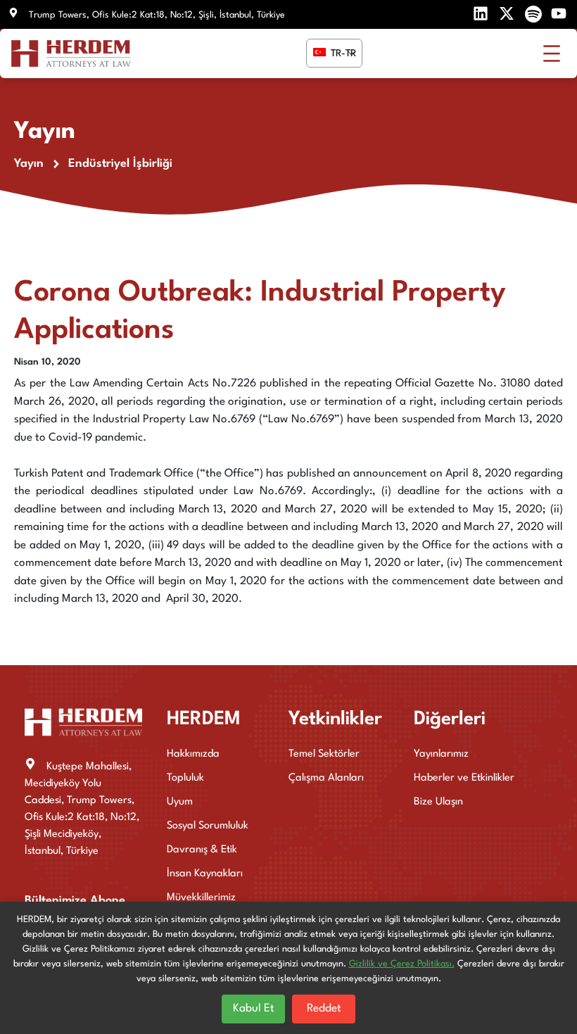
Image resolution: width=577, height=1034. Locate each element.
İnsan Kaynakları (205, 874)
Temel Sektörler (324, 754)
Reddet (324, 1008)
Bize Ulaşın (438, 802)
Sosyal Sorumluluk (207, 826)
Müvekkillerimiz (201, 898)
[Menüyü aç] (552, 53)
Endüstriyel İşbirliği (120, 164)
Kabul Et (253, 1008)
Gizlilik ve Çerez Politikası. (402, 964)
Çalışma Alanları (326, 778)
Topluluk (185, 778)
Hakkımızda (193, 754)
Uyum (180, 802)
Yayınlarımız (441, 754)
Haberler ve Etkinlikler (464, 778)
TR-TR (342, 53)
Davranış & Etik (202, 850)
